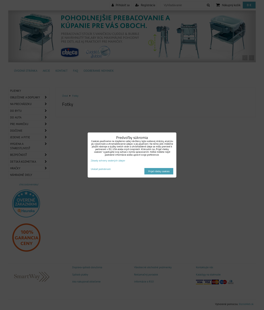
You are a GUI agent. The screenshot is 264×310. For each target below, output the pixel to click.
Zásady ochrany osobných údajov (108, 160)
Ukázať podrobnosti (101, 169)
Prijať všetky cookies (159, 171)
